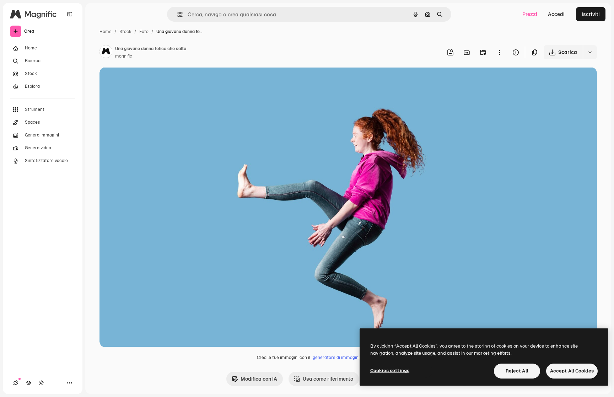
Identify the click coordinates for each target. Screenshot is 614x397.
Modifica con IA (259, 379)
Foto (144, 31)
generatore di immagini (336, 357)
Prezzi (529, 14)
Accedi (556, 14)
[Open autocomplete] (177, 14)
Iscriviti (591, 14)
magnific (123, 56)
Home (105, 31)
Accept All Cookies (572, 371)
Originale (146, 80)
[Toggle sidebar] (69, 14)
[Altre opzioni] (499, 52)
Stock (125, 31)
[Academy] (28, 382)
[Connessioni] (15, 382)
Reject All (517, 371)
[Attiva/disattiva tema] (41, 382)
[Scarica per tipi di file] (590, 52)
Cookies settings (389, 371)
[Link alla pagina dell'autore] (105, 52)
